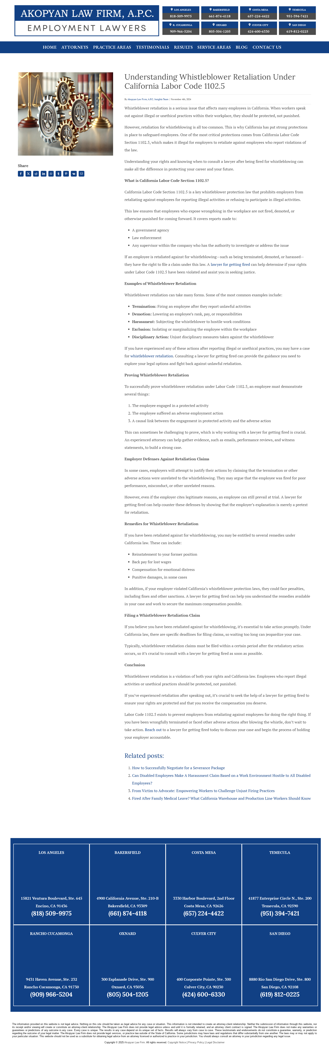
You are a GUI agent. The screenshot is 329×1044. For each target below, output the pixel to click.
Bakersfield (221, 9)
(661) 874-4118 (128, 913)
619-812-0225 (297, 31)
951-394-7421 (297, 16)
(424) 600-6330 (203, 994)
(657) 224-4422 (204, 913)
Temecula (299, 9)
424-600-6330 (258, 31)
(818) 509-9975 (51, 913)
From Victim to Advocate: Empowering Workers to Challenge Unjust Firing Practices (203, 790)
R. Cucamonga (182, 25)
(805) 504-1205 (127, 994)
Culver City (260, 25)
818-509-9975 (181, 16)
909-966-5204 (181, 31)
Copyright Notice (177, 1042)
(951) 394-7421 (280, 913)
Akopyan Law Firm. (135, 1042)
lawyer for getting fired (230, 264)
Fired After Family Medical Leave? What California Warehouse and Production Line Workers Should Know (221, 798)
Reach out (153, 729)
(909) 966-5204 (51, 994)
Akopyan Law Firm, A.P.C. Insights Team (148, 99)
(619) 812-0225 (279, 994)
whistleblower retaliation (151, 355)
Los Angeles (182, 9)
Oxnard (221, 25)
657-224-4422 (258, 16)
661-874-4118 (220, 16)
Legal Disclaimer (215, 1042)
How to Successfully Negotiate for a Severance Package (178, 767)
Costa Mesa (260, 9)
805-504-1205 (220, 31)
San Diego (299, 25)
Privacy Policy (196, 1042)
